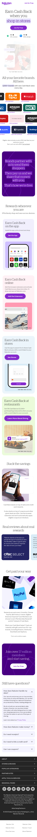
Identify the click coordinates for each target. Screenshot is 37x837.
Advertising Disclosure (18, 808)
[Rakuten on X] (19, 789)
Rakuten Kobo (10, 828)
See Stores (12, 357)
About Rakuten (27, 831)
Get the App (12, 235)
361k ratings (26, 37)
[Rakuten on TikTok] (9, 789)
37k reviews (13, 37)
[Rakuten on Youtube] (23, 789)
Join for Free (28, 3)
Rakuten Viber (27, 824)
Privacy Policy (21, 720)
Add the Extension (15, 296)
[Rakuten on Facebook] (14, 789)
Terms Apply (26, 144)
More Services (10, 831)
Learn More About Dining (17, 418)
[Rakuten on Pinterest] (28, 789)
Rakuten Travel (27, 828)
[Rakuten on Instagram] (4, 789)
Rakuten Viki (10, 824)
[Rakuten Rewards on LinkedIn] (33, 789)
